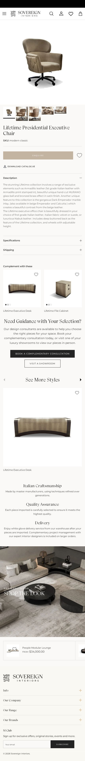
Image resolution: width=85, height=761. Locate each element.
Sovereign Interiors (20, 753)
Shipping (8, 249)
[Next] (76, 462)
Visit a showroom (42, 363)
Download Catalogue (21, 166)
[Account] (60, 13)
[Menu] (4, 13)
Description (10, 177)
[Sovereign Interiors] (25, 14)
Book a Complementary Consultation (42, 353)
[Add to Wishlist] (79, 155)
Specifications (11, 240)
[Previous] (8, 462)
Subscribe (62, 744)
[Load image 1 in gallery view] (42, 62)
